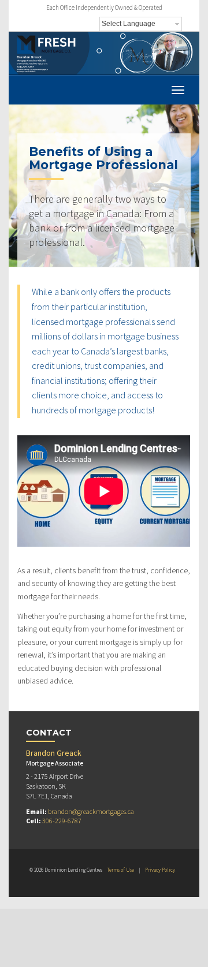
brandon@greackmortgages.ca (91, 811)
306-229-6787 (61, 820)
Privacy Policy (160, 870)
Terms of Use (120, 870)
